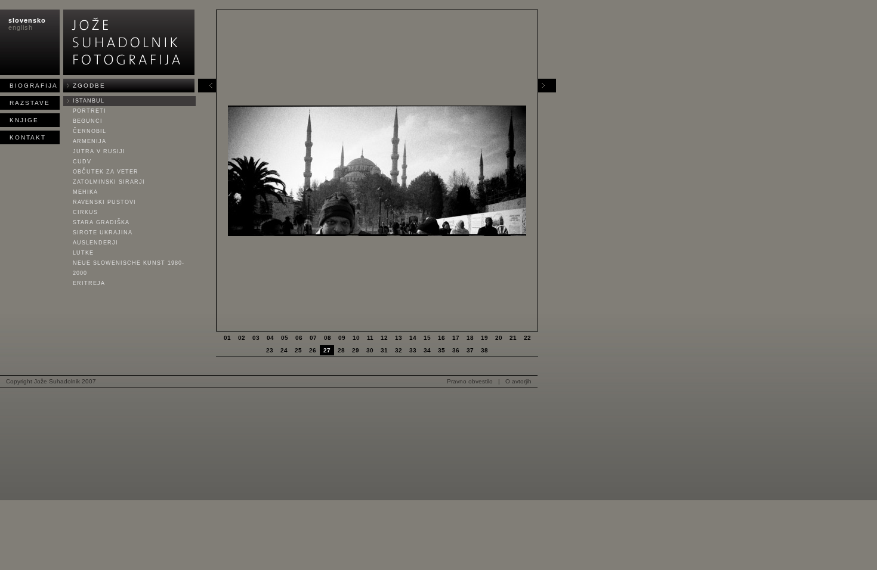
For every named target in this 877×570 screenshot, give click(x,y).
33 (412, 350)
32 (398, 350)
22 (527, 337)
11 (370, 337)
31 (384, 350)
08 (327, 337)
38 (484, 350)
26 (312, 350)
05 (284, 337)
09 (341, 337)
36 (455, 350)
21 (513, 337)
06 (298, 337)
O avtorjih (518, 381)
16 (441, 337)
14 (412, 337)
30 (369, 350)
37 (470, 350)
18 (470, 337)
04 (270, 337)
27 (327, 350)
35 (441, 350)
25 (298, 350)
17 (455, 337)
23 (269, 350)
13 (398, 337)
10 (356, 337)
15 (427, 337)
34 (427, 350)
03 (256, 337)
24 (284, 350)
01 (227, 337)
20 (498, 337)
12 (384, 337)
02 (241, 337)
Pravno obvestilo (470, 381)
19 (484, 337)
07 (313, 337)
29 (355, 350)
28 (341, 350)
